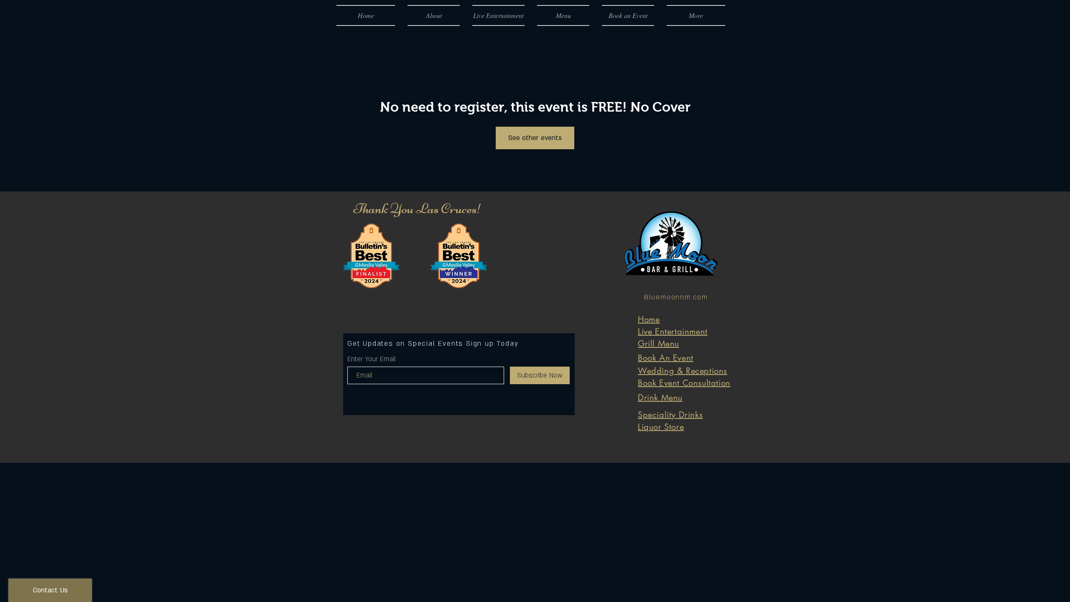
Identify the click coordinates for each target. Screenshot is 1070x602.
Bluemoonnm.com (676, 297)
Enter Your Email (371, 359)
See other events (535, 138)
